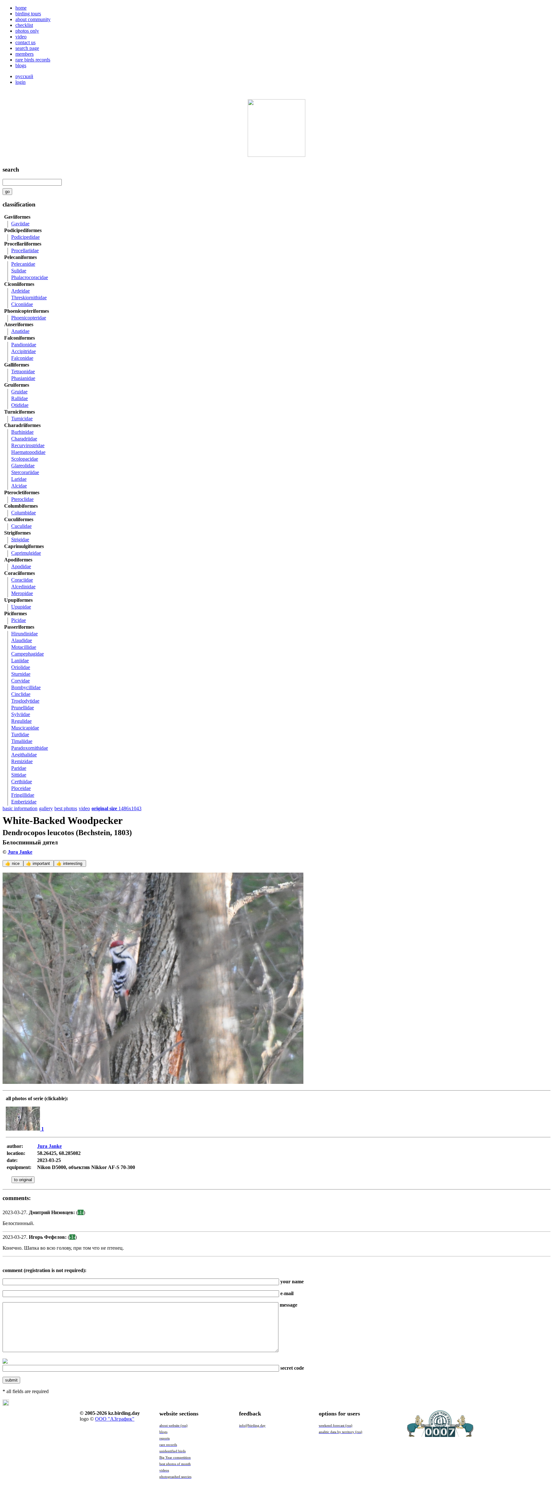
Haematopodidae (28, 452)
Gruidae (19, 391)
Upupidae (21, 606)
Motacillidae (23, 647)
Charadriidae (24, 438)
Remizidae (22, 761)
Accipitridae (23, 351)
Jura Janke (20, 852)
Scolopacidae (24, 459)
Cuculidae (21, 526)
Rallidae (19, 398)
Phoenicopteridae (28, 317)
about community (33, 19)
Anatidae (20, 331)
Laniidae (20, 660)
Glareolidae (23, 465)
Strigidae (20, 539)
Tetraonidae (23, 371)
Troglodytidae (25, 701)
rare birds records (32, 59)
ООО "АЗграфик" (114, 1419)
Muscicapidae (25, 727)
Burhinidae (22, 432)
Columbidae (23, 512)
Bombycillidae (26, 687)
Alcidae (19, 485)
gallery (46, 808)
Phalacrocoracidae (29, 277)
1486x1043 (116, 808)
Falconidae (22, 358)
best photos (65, 808)
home (21, 8)
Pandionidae (23, 344)
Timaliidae (21, 741)
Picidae (18, 620)
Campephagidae (27, 654)
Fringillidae (22, 795)
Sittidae (18, 775)
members (24, 54)
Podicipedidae (25, 237)
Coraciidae (22, 580)
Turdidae (20, 734)
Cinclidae (20, 694)
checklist (24, 25)
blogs (20, 65)
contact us (25, 42)
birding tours (28, 13)
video (21, 36)
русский (24, 76)
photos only (27, 31)
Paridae (18, 768)
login (20, 82)
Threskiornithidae (29, 297)
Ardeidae (20, 291)
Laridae (19, 479)
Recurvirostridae (27, 445)
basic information (20, 808)
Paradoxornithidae (29, 748)
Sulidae (18, 270)
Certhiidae (21, 781)
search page (27, 48)
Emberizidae (23, 801)
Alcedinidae (23, 586)
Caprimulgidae (26, 553)
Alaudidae (21, 640)
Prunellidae (22, 707)
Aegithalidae (24, 754)
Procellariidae (25, 250)
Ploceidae (21, 788)
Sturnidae (20, 674)
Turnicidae (22, 418)
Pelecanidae (23, 264)
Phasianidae (23, 378)
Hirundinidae (24, 633)
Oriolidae (20, 667)
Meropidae (22, 593)
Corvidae (20, 680)
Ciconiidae (22, 304)
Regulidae (21, 721)
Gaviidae (20, 223)
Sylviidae (20, 714)
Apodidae (21, 566)
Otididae (19, 405)
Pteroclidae (22, 499)
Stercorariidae (25, 472)
